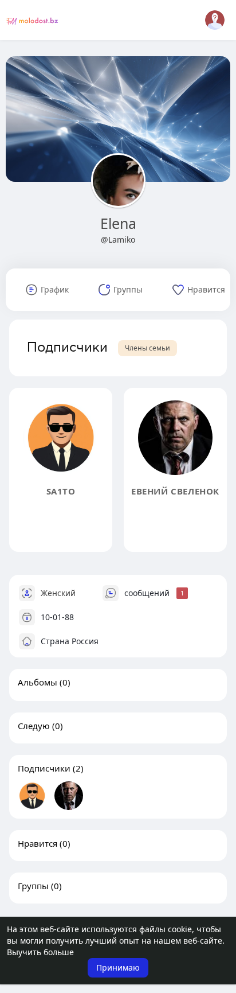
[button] (214, 20)
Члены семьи (147, 348)
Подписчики (44, 768)
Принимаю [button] (118, 967)
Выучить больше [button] (40, 952)
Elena (118, 223)
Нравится (37, 843)
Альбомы (37, 682)
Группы (33, 885)
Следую (34, 725)
